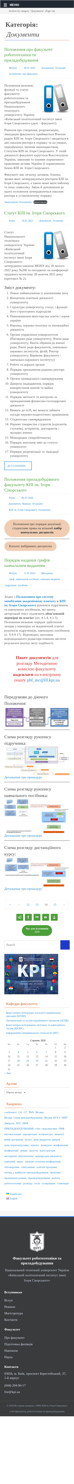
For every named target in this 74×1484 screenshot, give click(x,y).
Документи (47, 67)
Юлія (12, 218)
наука (20, 1154)
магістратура (47, 1143)
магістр (33, 1143)
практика (55, 1165)
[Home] (2, 11)
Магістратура (13, 1306)
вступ (28, 1132)
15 (55, 897)
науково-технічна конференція (43, 1154)
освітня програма (46, 1159)
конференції (11, 1143)
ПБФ (25, 1115)
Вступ (8, 1293)
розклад (27, 1176)
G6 (20, 1104)
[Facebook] (28, 909)
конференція (61, 1137)
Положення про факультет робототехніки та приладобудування (28, 54)
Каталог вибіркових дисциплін (30, 541)
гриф (11, 573)
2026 (37, 923)
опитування (28, 1159)
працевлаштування (15, 1170)
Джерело (9, 1115)
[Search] (65, 937)
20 (37, 1053)
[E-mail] (37, 909)
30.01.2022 (29, 67)
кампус (35, 1137)
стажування (48, 1176)
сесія (37, 1176)
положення (15, 72)
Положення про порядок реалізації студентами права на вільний (37, 523)
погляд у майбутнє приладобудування (26, 1165)
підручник (10, 578)
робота (56, 1170)
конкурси (46, 1137)
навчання (9, 1154)
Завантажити (40, 200)
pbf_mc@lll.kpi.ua (43, 672)
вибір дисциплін (13, 1132)
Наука (8, 1349)
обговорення (11, 1159)
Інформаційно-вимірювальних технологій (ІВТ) (32, 1025)
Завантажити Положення (17, 200)
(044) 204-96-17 (15, 1378)
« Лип (7, 1066)
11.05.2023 (29, 568)
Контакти (10, 1312)
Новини (26, 500)
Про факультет (14, 1330)
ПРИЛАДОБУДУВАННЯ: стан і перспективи (30, 1121)
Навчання (11, 1343)
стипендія (63, 1176)
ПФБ (61, 1121)
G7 (25, 1104)
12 (28, 897)
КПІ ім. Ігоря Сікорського (23, 505)
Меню (14, 4)
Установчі (60, 67)
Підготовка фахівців (18, 1336)
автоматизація (12, 1126)
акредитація (30, 1126)
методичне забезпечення (18, 1148)
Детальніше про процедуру (23, 769)
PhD (31, 1104)
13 (37, 897)
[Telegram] (19, 909)
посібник (23, 578)
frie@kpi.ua (12, 1384)
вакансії (59, 1126)
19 (27, 1053)
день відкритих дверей (46, 1132)
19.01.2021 (27, 218)
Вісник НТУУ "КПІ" (56, 1110)
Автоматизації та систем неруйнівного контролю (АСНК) (37, 1013)
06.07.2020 (27, 495)
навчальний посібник (27, 573)
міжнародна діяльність (48, 1148)
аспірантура (46, 1126)
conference (10, 1104)
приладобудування (39, 1170)
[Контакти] (54, 909)
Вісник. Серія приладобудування (23, 1110)
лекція (23, 1143)
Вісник (39, 1104)
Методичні (47, 568)
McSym (13, 67)
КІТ (18, 1115)
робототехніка (12, 1176)
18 (18, 1053)
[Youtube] (45, 909)
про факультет (30, 72)
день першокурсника (16, 1137)
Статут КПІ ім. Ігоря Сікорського (34, 211)
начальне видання (50, 573)
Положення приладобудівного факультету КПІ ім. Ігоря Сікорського (31, 482)
